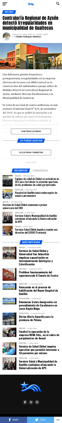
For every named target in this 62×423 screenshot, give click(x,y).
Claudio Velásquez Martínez (28, 37)
